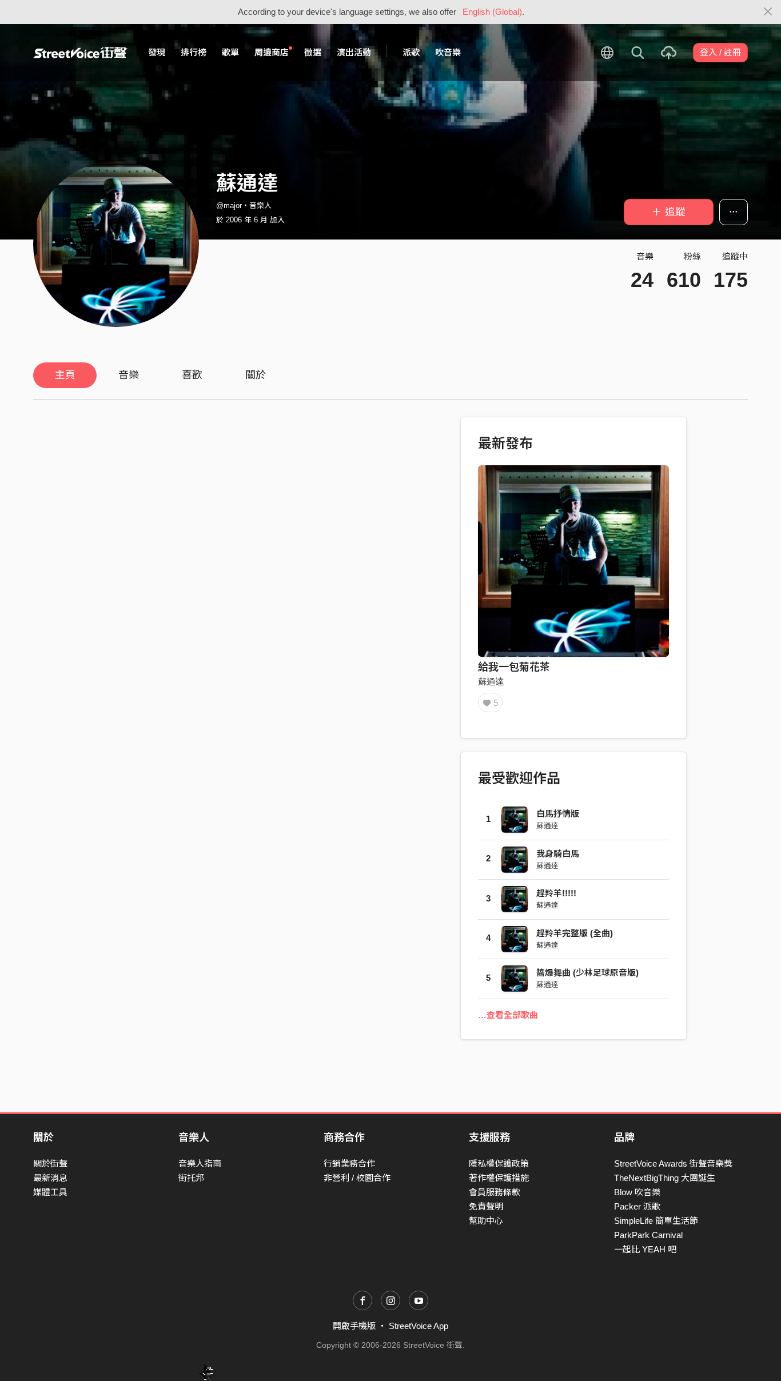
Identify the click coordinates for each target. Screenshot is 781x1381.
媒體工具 (50, 1192)
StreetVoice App (418, 1326)
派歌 (411, 52)
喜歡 (192, 375)
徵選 (312, 52)
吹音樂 (448, 52)
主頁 (65, 375)
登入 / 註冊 (720, 52)
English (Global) (492, 12)
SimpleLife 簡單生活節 (656, 1221)
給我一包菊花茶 (514, 667)
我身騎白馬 (557, 854)
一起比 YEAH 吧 (645, 1249)
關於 (255, 375)
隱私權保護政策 (499, 1163)
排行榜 (193, 52)
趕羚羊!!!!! (556, 893)
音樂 (128, 375)
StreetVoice (80, 52)
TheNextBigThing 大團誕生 (664, 1178)
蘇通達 (491, 681)
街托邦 (191, 1178)
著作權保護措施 (499, 1178)
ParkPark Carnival (648, 1235)
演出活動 (354, 52)
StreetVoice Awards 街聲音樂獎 (673, 1163)
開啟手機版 (354, 1326)
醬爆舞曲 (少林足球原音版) (587, 972)
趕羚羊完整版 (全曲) (574, 933)
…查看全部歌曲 (508, 1015)
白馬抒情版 (557, 814)
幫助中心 (486, 1221)
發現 (156, 52)
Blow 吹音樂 (637, 1192)
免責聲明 (486, 1206)
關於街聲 (50, 1163)
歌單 (230, 52)
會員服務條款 (494, 1192)
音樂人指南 (199, 1163)
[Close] (768, 12)
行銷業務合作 (349, 1163)
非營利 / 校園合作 (357, 1178)
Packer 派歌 (637, 1206)
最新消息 (50, 1178)
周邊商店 (271, 52)
